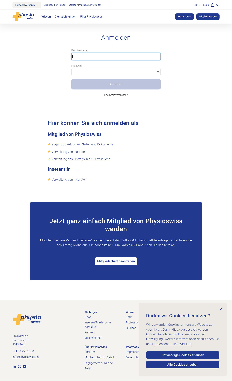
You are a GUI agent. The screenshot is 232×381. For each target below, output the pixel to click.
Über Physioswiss (91, 16)
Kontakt (89, 332)
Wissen (46, 16)
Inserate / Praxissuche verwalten (84, 5)
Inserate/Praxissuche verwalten (97, 324)
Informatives (134, 347)
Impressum (133, 351)
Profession (132, 322)
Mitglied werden (208, 16)
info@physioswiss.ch (25, 356)
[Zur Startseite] (26, 319)
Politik (88, 368)
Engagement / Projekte (98, 363)
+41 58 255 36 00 (23, 351)
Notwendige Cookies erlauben (182, 355)
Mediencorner (51, 5)
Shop (62, 5)
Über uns (89, 351)
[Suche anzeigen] (218, 5)
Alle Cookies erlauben (182, 364)
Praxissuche (184, 16)
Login (206, 5)
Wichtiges (90, 312)
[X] (19, 366)
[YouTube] (24, 366)
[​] (116, 72)
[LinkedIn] (14, 366)
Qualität (131, 328)
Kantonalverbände (25, 4)
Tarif (129, 317)
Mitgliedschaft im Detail (99, 357)
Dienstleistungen (65, 16)
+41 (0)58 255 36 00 (116, 250)
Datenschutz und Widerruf (173, 344)
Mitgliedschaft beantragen (116, 261)
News (88, 317)
